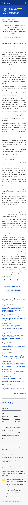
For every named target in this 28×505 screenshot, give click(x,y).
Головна (3, 19)
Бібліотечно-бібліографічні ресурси (10, 452)
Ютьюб (18, 416)
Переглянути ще (19, 393)
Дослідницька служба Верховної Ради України (12, 457)
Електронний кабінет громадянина (10, 435)
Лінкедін (5, 421)
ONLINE (20, 8)
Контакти (4, 438)
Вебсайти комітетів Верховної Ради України (12, 445)
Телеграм (18, 421)
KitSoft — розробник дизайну (12, 496)
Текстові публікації (11, 19)
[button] (11, 409)
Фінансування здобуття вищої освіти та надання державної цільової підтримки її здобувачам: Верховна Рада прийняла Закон (13, 380)
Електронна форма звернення (9, 430)
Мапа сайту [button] (6, 402)
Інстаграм (6, 419)
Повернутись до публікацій (12, 286)
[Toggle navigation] (2, 2)
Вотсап (17, 419)
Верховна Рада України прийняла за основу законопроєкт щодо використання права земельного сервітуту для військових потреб (14, 365)
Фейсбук (6, 413)
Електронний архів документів (9, 454)
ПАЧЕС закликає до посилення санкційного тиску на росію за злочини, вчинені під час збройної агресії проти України (13, 388)
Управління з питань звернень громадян (11, 427)
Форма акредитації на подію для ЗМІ (11, 432)
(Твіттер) (5, 416)
